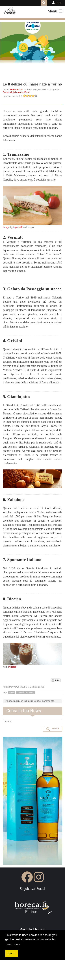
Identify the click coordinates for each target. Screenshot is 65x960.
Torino (11, 692)
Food (26, 92)
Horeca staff (16, 89)
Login (58, 3)
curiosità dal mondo (25, 692)
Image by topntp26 (12, 227)
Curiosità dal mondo (13, 92)
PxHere (12, 666)
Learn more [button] (13, 944)
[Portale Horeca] (10, 10)
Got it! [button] (11, 953)
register (28, 700)
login (16, 700)
